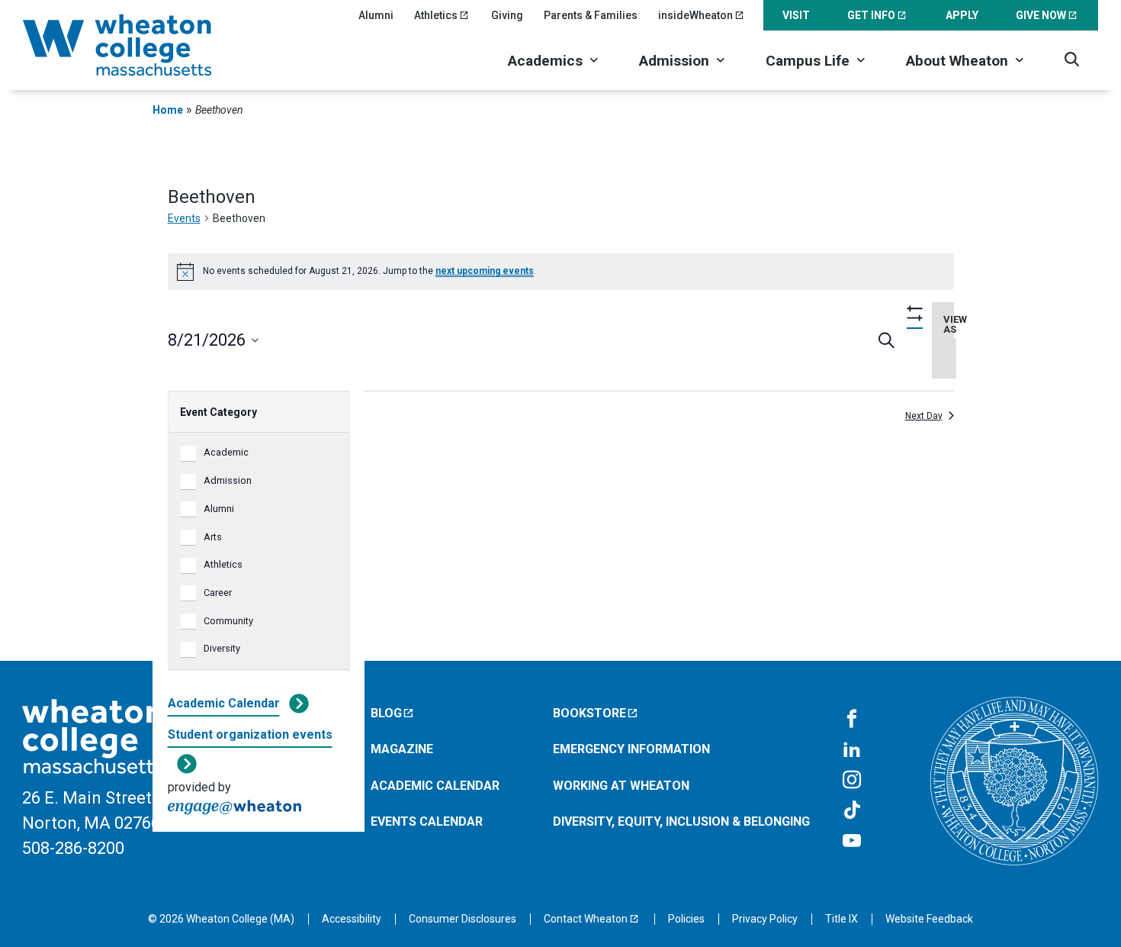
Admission (674, 60)
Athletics (436, 15)
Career (218, 592)
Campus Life (808, 60)
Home (168, 110)
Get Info (871, 15)
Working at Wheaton (621, 785)
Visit (796, 15)
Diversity (222, 648)
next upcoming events (484, 271)
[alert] (561, 271)
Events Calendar (427, 821)
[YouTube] (852, 841)
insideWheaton (695, 15)
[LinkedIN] (852, 750)
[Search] (1072, 59)
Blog (386, 713)
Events (184, 218)
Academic (226, 452)
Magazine (402, 749)
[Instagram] (852, 780)
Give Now (1041, 15)
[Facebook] (852, 719)
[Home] (137, 45)
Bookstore (589, 713)
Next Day (924, 416)
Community (228, 621)
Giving (507, 15)
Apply (962, 15)
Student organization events (250, 734)
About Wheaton (957, 60)
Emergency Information (631, 749)
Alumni (375, 15)
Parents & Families (591, 15)
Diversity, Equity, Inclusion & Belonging (681, 821)
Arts (213, 537)
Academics (545, 60)
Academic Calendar (224, 703)
